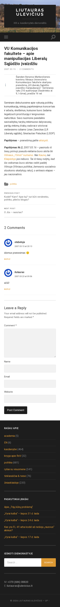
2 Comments (27, 69)
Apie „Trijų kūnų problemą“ (18, 507)
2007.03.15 (10, 69)
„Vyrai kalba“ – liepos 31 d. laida (21, 513)
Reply (7, 259)
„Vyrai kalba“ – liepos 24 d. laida (21, 520)
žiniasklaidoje (11, 482)
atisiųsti (43, 140)
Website (8, 391)
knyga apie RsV (12, 455)
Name (7, 361)
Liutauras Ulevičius (30, 12)
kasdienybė (10, 449)
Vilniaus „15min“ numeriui (18, 155)
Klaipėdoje (10, 159)
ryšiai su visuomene (15, 469)
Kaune (42, 155)
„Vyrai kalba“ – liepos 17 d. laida (21, 537)
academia (9, 435)
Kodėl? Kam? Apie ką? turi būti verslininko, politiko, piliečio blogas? (26, 196)
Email (7, 376)
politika (13, 184)
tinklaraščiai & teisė (15, 476)
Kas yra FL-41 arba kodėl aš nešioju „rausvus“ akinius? (29, 528)
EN (5, 442)
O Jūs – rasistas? (13, 211)
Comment (10, 325)
